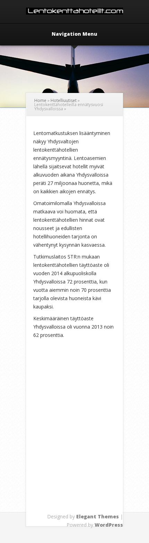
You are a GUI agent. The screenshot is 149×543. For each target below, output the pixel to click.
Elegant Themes (97, 516)
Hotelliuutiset (64, 100)
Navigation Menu (74, 34)
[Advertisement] (74, 438)
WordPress (109, 524)
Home (40, 100)
